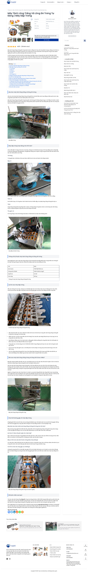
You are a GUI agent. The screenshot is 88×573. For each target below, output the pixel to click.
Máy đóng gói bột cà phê (70, 77)
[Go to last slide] (9, 28)
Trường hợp (66, 52)
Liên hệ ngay (47, 40)
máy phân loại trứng (43, 504)
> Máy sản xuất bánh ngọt (55, 556)
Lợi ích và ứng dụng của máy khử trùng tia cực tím (72, 109)
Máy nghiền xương (68, 75)
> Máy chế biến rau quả (54, 551)
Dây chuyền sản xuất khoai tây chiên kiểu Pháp (71, 80)
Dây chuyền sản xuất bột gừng (71, 61)
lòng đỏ (23, 499)
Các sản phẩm (50, 2)
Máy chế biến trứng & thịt (18, 10)
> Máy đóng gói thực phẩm (55, 549)
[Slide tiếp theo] (31, 28)
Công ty (69, 2)
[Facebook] (9, 512)
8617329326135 (70, 549)
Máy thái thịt (67, 72)
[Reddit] (17, 512)
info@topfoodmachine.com (72, 553)
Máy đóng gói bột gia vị (69, 90)
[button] (14, 40)
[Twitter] (11, 512)
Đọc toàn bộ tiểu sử (72, 36)
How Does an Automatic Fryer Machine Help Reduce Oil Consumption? (71, 105)
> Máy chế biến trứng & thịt (55, 547)
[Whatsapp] (19, 512)
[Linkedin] (14, 512)
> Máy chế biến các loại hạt (55, 554)
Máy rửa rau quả (68, 96)
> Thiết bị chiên (53, 552)
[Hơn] (22, 512)
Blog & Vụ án (60, 2)
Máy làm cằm (67, 66)
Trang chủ (42, 2)
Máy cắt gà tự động (69, 63)
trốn (14, 63)
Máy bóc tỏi (67, 88)
